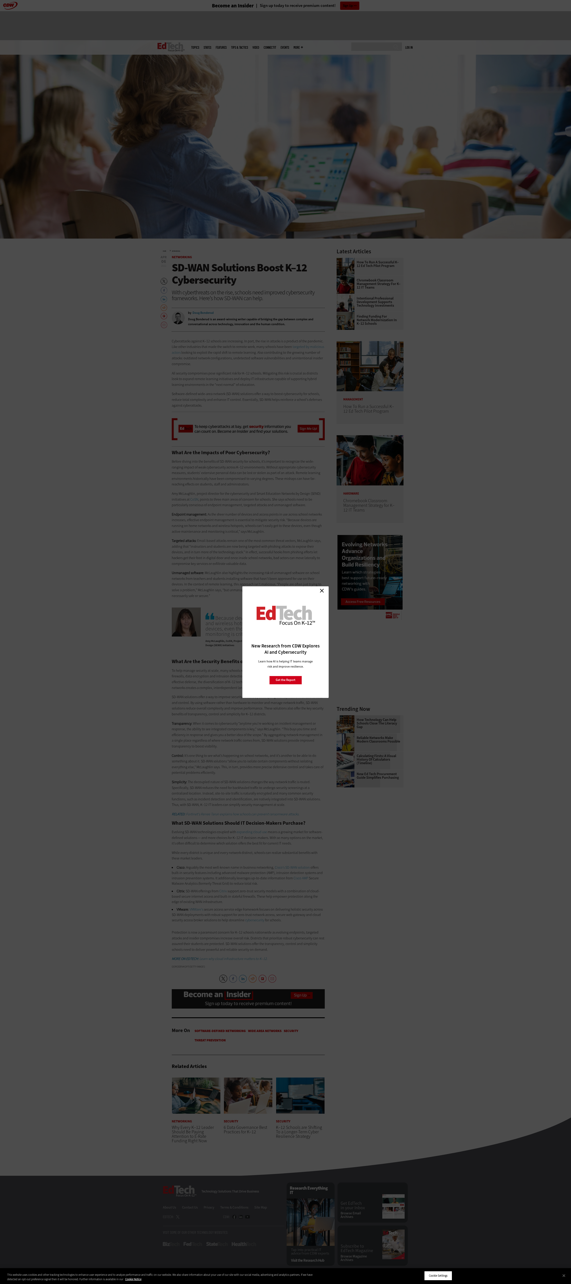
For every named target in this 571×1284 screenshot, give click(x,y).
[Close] (564, 1275)
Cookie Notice (133, 1279)
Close (322, 590)
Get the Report (285, 680)
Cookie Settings (438, 1276)
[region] (285, 1276)
